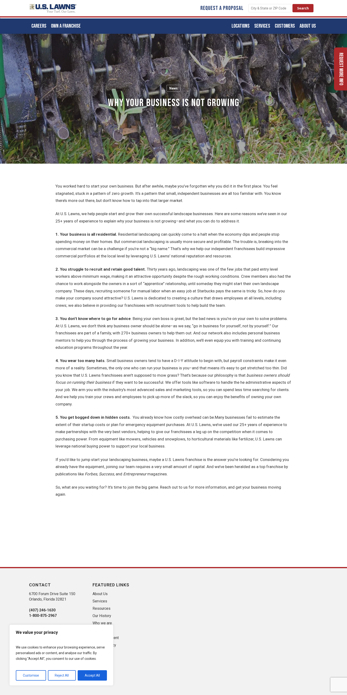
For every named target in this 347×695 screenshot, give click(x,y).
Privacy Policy (104, 645)
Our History (102, 616)
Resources (101, 608)
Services (100, 601)
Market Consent (106, 637)
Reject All (62, 675)
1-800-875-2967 (43, 615)
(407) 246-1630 (42, 610)
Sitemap (99, 630)
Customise (31, 675)
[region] (61, 655)
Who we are (102, 623)
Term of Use (103, 652)
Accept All (92, 675)
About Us (100, 594)
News (173, 88)
